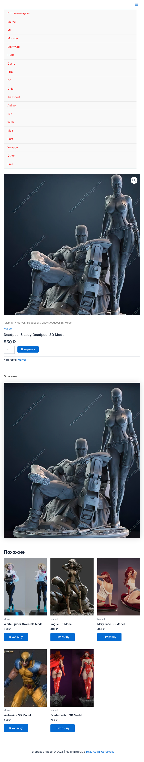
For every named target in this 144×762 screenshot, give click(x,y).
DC (9, 80)
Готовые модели (19, 13)
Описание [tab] (10, 376)
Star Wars (14, 46)
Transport (14, 97)
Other (11, 155)
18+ (10, 113)
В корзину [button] (16, 637)
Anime (12, 105)
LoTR (11, 55)
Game (11, 63)
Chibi (11, 88)
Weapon (13, 147)
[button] (134, 180)
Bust (10, 139)
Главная (9, 322)
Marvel (12, 21)
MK (10, 30)
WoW (11, 122)
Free (10, 164)
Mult (10, 130)
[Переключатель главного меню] (136, 4)
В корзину (28, 349)
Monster (13, 38)
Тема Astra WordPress (100, 751)
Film (10, 72)
